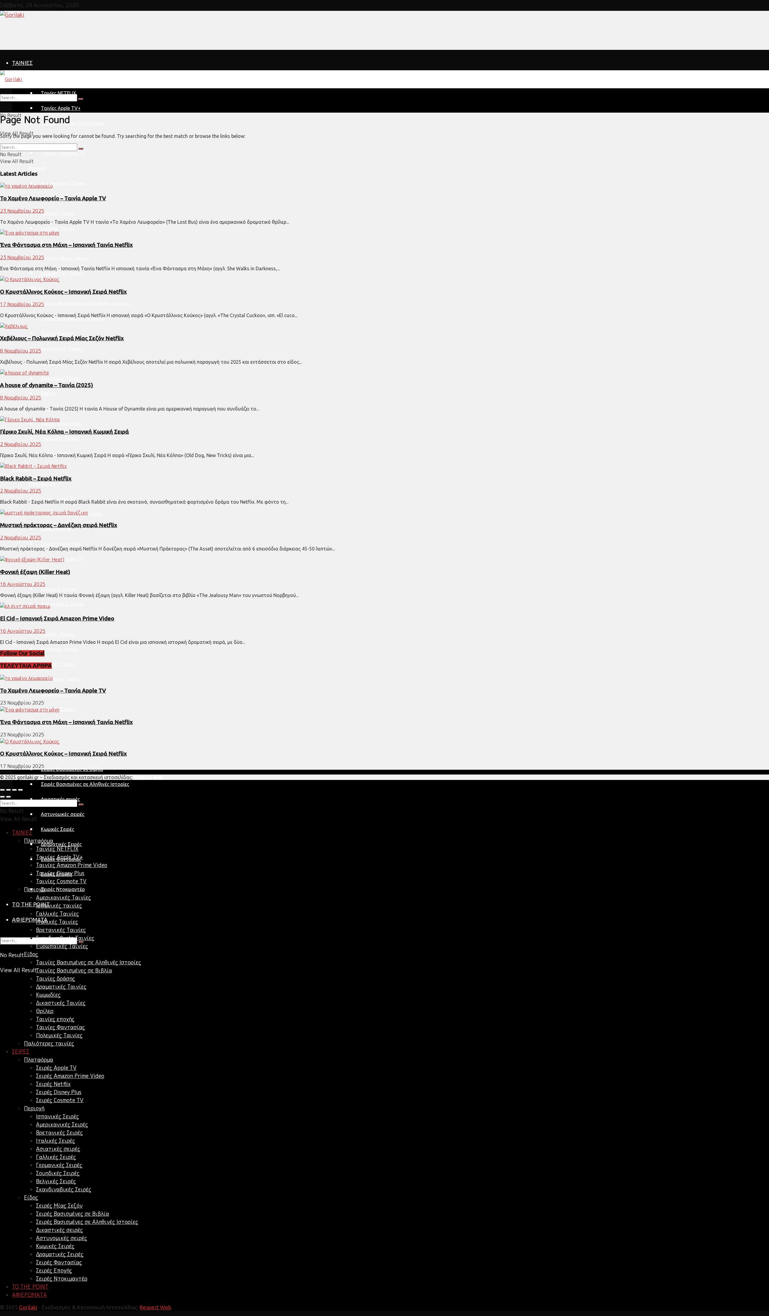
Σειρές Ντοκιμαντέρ (63, 889)
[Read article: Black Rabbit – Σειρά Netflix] (384, 466)
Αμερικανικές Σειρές (63, 604)
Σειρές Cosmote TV (60, 1100)
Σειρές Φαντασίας (59, 1262)
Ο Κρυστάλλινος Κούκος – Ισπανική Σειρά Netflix (63, 292)
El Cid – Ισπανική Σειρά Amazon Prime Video (57, 618)
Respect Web (155, 1307)
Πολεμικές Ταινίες (60, 438)
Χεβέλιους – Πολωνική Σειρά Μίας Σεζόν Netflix (62, 338)
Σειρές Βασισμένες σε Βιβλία (72, 769)
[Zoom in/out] (20, 790)
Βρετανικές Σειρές (59, 1132)
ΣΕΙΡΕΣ (20, 1051)
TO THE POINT (30, 1286)
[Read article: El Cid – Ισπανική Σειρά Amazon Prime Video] (384, 606)
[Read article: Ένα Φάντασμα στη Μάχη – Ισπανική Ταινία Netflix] (384, 232)
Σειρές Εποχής (54, 1270)
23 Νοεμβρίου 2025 (22, 211)
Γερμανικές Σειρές (60, 679)
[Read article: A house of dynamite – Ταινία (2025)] (384, 372)
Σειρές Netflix (56, 529)
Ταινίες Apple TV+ (61, 108)
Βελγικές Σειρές (56, 1181)
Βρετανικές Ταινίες (61, 930)
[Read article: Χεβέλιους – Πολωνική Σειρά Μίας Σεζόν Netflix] (384, 326)
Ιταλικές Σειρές (57, 634)
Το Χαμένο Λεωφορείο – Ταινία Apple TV (53, 198)
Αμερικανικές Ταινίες (63, 183)
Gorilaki (28, 1307)
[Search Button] (80, 99)
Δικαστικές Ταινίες (61, 378)
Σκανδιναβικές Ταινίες (65, 258)
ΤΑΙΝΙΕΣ (22, 63)
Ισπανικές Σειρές (59, 589)
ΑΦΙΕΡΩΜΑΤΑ (29, 920)
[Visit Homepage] (12, 15)
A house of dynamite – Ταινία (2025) (46, 385)
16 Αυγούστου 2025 (22, 584)
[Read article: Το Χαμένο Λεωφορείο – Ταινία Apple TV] (384, 186)
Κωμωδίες (48, 995)
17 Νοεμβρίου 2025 (22, 304)
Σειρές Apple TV (58, 499)
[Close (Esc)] (2, 790)
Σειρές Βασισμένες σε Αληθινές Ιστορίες (85, 784)
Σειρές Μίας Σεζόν (59, 1205)
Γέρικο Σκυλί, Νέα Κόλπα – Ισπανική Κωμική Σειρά (64, 432)
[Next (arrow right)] (8, 797)
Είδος (31, 954)
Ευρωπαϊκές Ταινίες (62, 273)
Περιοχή (38, 168)
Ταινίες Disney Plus (60, 873)
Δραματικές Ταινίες (62, 348)
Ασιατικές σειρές (59, 649)
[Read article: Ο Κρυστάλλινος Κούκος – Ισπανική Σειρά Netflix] (384, 279)
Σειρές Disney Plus (61, 544)
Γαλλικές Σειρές (57, 664)
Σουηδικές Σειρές (60, 694)
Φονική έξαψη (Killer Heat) (35, 572)
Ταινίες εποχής (55, 1019)
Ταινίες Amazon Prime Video (72, 123)
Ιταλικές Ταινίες (58, 228)
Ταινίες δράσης (57, 333)
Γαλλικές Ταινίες (58, 213)
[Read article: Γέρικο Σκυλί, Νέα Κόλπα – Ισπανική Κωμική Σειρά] (384, 419)
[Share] (8, 790)
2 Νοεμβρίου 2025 (20, 444)
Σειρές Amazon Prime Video (70, 1076)
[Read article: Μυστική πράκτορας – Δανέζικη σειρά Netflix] (384, 512)
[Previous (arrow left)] (2, 797)
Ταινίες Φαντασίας (62, 423)
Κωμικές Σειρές (57, 829)
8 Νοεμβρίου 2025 (20, 350)
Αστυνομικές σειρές (62, 814)
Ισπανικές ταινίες (59, 905)
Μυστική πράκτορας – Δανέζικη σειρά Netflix (58, 525)
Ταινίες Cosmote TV (63, 153)
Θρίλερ (48, 393)
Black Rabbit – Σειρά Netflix (35, 478)
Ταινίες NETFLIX (57, 849)
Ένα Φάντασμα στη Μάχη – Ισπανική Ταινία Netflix (66, 245)
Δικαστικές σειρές (59, 1230)
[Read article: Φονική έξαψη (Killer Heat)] (384, 559)
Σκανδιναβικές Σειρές (63, 1189)
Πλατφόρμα (42, 78)
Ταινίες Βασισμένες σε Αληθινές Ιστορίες (86, 303)
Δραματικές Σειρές (61, 844)
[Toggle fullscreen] (14, 790)
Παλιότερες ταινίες (49, 1043)
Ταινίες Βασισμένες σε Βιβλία (73, 318)
